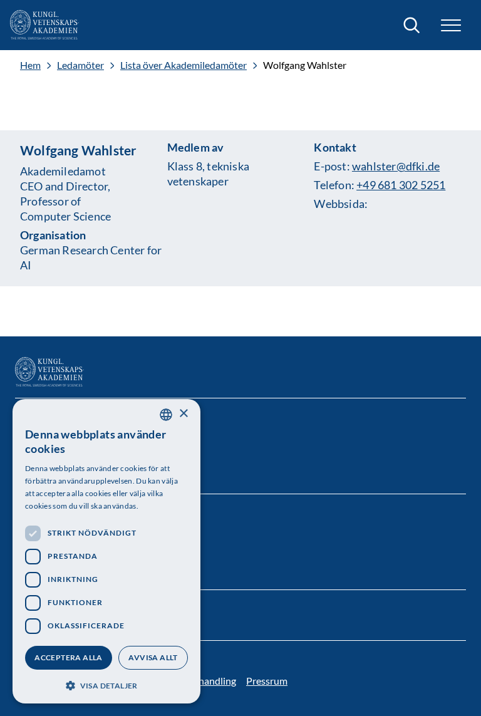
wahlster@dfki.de (396, 166)
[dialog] (106, 551)
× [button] (183, 413)
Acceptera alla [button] (68, 657)
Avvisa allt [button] (152, 657)
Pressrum (266, 681)
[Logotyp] (44, 25)
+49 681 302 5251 (400, 185)
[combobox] (166, 414)
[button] (106, 684)
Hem (30, 65)
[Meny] (451, 25)
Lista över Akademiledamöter (183, 65)
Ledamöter (80, 65)
